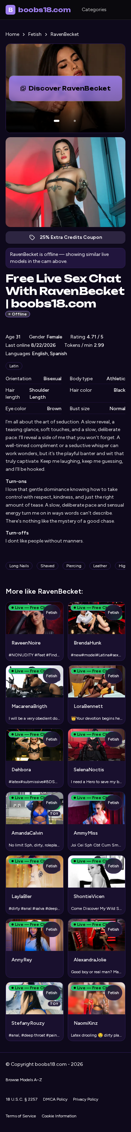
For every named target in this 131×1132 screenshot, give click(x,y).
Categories (94, 10)
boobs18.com (39, 10)
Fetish (35, 34)
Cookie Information (59, 1116)
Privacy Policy (85, 1099)
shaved (47, 565)
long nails (19, 565)
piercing (73, 565)
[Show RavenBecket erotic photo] (56, 120)
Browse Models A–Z (24, 1079)
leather (100, 565)
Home (12, 34)
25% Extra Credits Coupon (74, 239)
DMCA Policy (55, 1099)
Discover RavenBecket (75, 90)
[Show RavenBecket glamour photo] (74, 120)
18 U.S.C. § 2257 (21, 1099)
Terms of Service (21, 1116)
